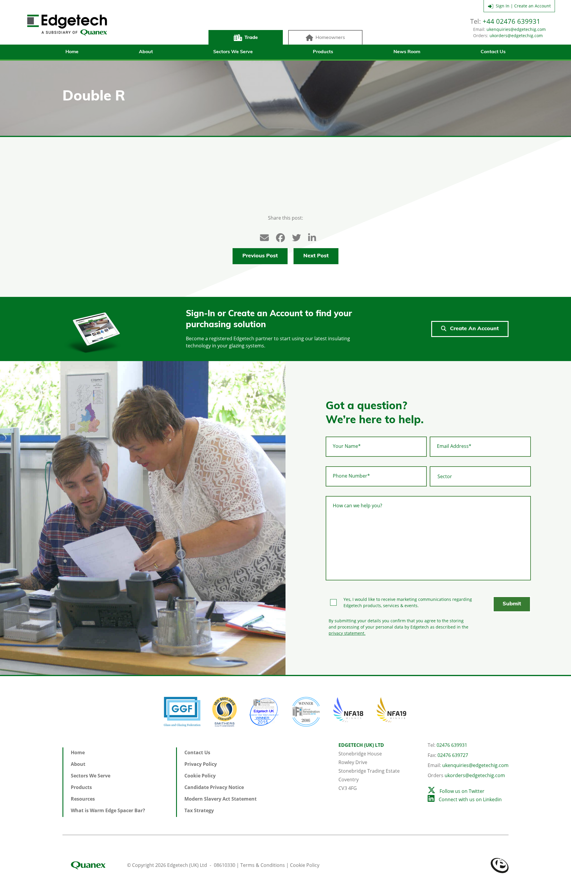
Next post (316, 256)
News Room (406, 52)
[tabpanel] (143, 518)
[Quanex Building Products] (94, 865)
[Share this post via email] (261, 236)
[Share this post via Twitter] (293, 236)
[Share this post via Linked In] (309, 236)
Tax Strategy (199, 810)
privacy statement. (347, 633)
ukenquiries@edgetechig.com (516, 29)
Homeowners (330, 37)
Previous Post (260, 256)
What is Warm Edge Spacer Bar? (108, 810)
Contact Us (493, 52)
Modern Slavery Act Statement (220, 799)
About (146, 52)
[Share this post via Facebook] (277, 236)
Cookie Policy (200, 775)
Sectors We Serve (233, 52)
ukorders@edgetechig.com (516, 35)
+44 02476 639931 (511, 21)
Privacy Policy (200, 764)
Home (72, 52)
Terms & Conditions (262, 865)
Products (323, 52)
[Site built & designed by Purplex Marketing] (500, 865)
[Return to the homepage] (67, 25)
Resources (83, 799)
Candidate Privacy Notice (214, 787)
